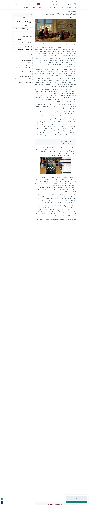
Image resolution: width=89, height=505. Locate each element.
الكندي (41, 105)
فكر (69, 7)
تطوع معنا (16, 4)
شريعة (63, 7)
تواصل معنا (26, 7)
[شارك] (2, 499)
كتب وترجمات (55, 7)
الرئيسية (72, 7)
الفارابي (64, 107)
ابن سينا (49, 107)
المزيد (33, 7)
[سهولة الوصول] (15, 1)
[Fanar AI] (2, 502)
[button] (46, 44)
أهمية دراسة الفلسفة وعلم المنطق (68, 144)
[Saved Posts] (14, 1)
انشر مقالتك (22, 4)
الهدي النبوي (47, 7)
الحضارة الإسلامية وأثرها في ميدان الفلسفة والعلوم (65, 141)
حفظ (73, 44)
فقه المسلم (39, 7)
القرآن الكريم (51, 100)
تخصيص (71, 498)
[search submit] (38, 4)
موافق (77, 502)
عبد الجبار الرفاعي (71, 17)
